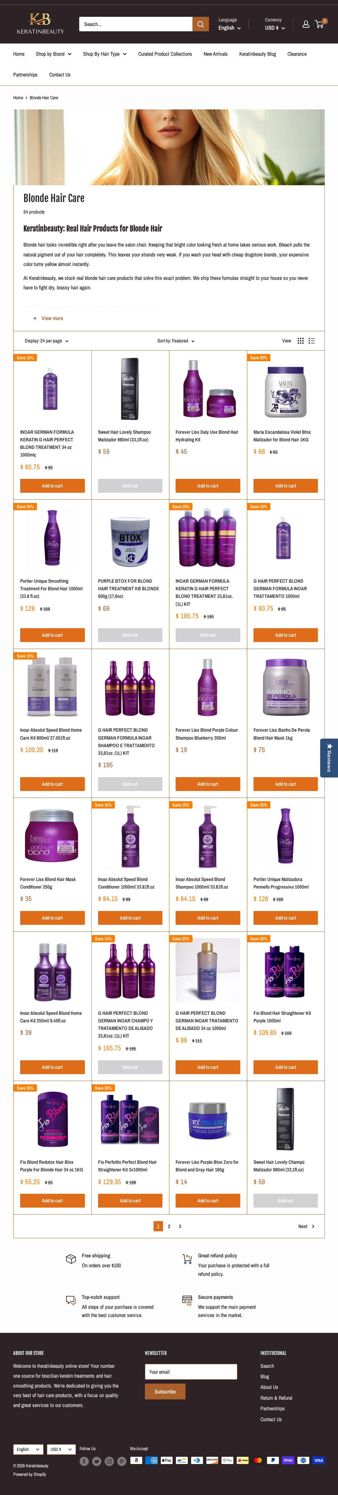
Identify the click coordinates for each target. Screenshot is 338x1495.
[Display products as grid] (301, 341)
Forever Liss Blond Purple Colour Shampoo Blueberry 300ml (207, 733)
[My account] (306, 24)
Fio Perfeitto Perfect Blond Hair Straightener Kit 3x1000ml (127, 1165)
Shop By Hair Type (101, 53)
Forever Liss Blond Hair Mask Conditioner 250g (48, 883)
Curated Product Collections (165, 53)
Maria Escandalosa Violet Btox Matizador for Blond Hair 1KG (282, 435)
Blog (264, 1376)
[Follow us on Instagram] (109, 1461)
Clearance (297, 53)
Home (18, 53)
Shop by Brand (50, 53)
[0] (319, 24)
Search (267, 1365)
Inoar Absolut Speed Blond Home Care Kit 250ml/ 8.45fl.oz (51, 1017)
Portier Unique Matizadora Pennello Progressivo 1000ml (281, 883)
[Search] (200, 24)
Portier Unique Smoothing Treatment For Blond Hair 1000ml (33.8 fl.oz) (51, 588)
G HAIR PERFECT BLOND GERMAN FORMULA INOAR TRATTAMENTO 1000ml (280, 588)
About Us (269, 1387)
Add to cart (52, 485)
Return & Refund (276, 1397)
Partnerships (25, 74)
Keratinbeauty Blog (257, 53)
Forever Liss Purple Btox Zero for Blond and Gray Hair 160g (207, 1165)
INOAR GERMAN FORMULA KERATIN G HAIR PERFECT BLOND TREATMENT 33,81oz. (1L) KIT (204, 592)
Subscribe (165, 1391)
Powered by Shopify (29, 1474)
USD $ (56, 1449)
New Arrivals (216, 53)
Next (302, 1226)
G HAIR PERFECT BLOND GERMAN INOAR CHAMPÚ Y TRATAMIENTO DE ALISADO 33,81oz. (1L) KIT (125, 1025)
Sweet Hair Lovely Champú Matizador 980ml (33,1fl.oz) (279, 1165)
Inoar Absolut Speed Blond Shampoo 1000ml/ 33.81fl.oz (202, 883)
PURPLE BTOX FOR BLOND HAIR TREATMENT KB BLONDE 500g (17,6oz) (128, 588)
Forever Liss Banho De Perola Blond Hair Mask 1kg (282, 733)
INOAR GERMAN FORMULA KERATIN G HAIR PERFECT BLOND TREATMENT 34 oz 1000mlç (47, 443)
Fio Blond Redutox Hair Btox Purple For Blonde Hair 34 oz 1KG (51, 1165)
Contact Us (60, 74)
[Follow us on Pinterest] (121, 1461)
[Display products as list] (312, 341)
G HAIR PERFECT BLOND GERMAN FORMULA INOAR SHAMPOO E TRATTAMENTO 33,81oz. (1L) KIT (126, 741)
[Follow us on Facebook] (84, 1461)
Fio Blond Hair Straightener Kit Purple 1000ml (282, 1017)
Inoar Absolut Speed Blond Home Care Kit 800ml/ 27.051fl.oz (51, 733)
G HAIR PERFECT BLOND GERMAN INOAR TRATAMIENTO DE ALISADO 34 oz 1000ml (207, 1021)
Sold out (130, 485)
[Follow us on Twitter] (96, 1461)
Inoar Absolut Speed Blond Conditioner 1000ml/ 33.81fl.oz (126, 883)
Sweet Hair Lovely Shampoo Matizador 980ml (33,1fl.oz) (124, 435)
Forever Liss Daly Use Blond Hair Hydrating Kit (207, 435)
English (23, 1449)
